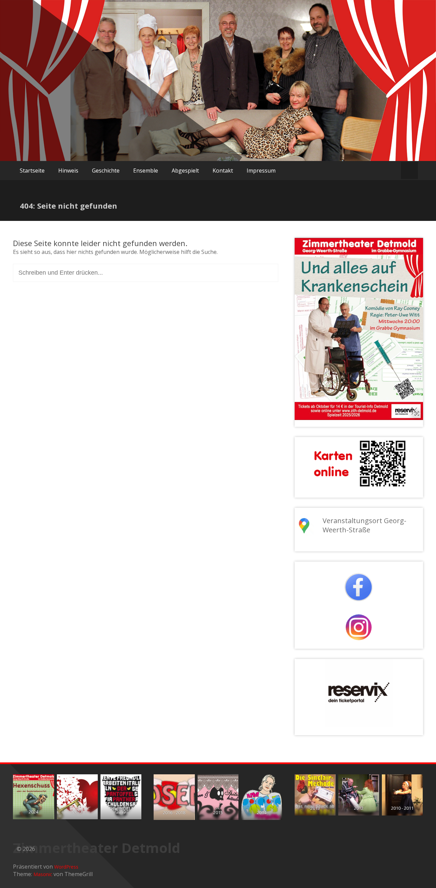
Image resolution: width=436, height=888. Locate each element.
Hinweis (68, 170)
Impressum (261, 170)
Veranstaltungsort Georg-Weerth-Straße (364, 525)
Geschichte (106, 170)
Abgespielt (185, 170)
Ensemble (145, 170)
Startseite (32, 170)
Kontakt (223, 170)
